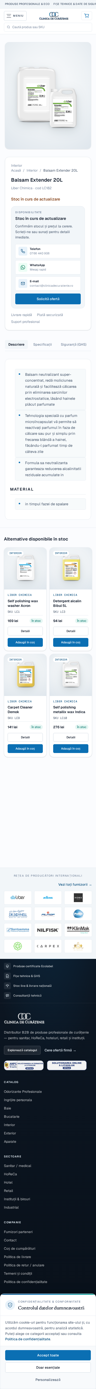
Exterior (10, 1133)
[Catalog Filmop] (48, 914)
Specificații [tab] (42, 344)
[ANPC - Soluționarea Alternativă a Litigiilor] (24, 1065)
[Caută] (8, 27)
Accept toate (48, 1355)
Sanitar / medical (17, 1166)
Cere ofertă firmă (58, 1050)
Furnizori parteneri (18, 1232)
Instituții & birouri (17, 1199)
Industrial (11, 1207)
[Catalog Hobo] (78, 898)
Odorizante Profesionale (23, 1091)
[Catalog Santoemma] (18, 930)
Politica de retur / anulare (24, 1265)
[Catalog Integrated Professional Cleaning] (18, 946)
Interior (32, 170)
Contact (10, 1240)
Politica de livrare (17, 1257)
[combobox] (50, 27)
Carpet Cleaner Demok (20, 709)
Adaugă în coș (25, 642)
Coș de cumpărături (19, 1248)
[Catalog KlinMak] (78, 930)
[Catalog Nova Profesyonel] (78, 946)
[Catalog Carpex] (48, 946)
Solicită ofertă (48, 299)
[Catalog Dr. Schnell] (18, 914)
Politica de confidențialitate (25, 1282)
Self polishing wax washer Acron (23, 603)
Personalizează (48, 1379)
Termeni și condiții (18, 1273)
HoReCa (10, 1174)
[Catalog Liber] (18, 898)
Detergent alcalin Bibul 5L (67, 603)
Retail (8, 1191)
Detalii (25, 631)
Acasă (16, 170)
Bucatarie (11, 1116)
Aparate (10, 1141)
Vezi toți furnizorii (73, 884)
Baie (7, 1108)
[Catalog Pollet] (78, 914)
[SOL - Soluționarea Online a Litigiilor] (67, 1065)
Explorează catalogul (22, 1050)
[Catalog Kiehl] (48, 898)
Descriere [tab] (16, 344)
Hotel (8, 1182)
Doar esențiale (48, 1367)
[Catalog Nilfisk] (48, 930)
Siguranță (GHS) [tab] (73, 344)
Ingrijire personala (18, 1100)
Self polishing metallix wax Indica (69, 709)
